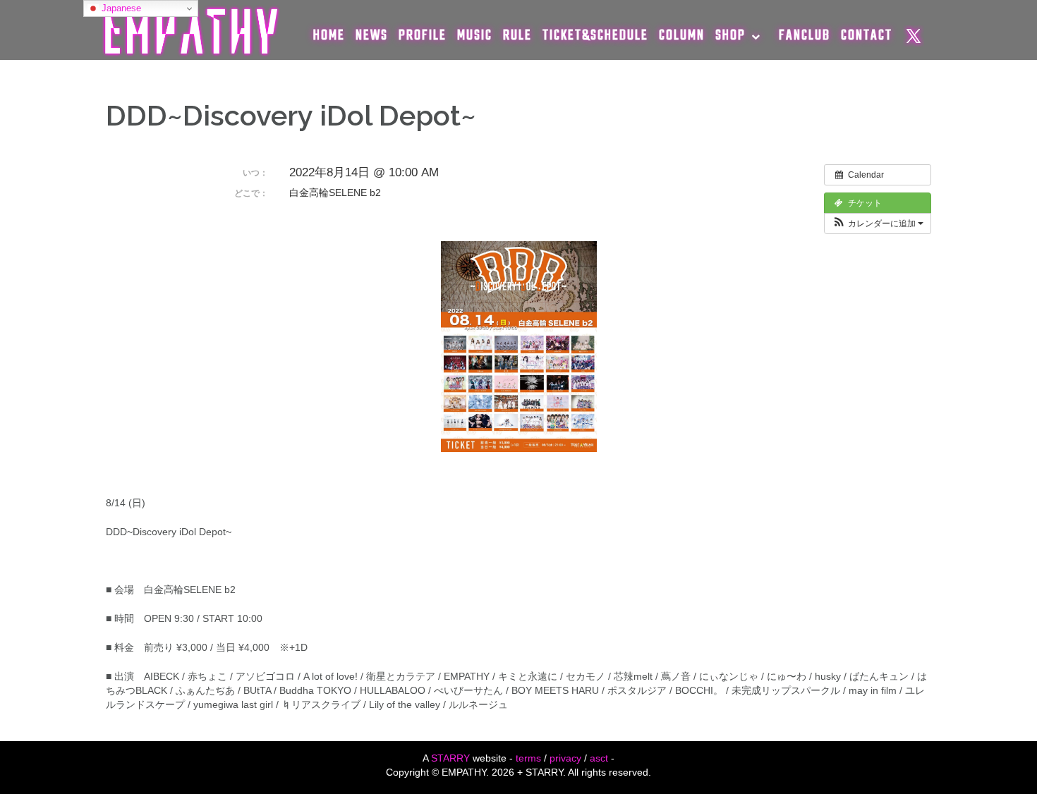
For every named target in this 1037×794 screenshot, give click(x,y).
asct (599, 758)
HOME (329, 36)
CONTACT (866, 36)
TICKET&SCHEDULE (595, 36)
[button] (877, 223)
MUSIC (474, 36)
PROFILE (423, 36)
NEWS (372, 36)
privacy (565, 758)
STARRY (450, 758)
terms (528, 758)
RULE (517, 36)
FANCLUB (804, 36)
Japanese (120, 8)
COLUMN (682, 36)
